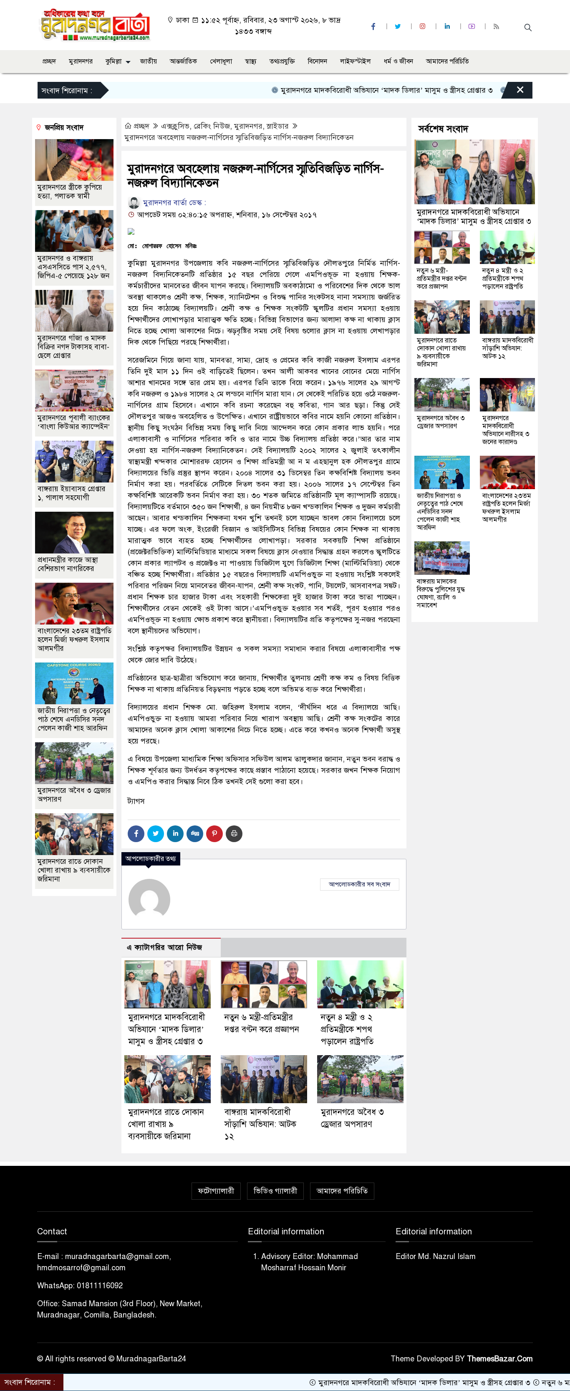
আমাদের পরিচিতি (447, 61)
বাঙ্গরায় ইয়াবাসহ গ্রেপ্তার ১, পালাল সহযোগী (72, 493)
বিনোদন (317, 61)
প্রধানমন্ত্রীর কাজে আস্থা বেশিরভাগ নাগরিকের (68, 564)
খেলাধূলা (221, 61)
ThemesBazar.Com (500, 1358)
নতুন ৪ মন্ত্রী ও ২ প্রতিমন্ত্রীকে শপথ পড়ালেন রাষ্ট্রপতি (347, 1029)
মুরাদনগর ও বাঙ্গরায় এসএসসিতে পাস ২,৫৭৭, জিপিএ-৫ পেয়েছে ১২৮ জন (73, 267)
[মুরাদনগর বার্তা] (95, 24)
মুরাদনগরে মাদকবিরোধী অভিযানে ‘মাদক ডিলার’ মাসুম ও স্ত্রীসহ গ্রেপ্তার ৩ (340, 90)
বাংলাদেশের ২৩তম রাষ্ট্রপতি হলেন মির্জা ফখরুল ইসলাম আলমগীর (74, 640)
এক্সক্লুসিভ (175, 126)
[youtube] (473, 26)
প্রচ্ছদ (49, 61)
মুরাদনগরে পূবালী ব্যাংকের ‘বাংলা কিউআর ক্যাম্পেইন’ (74, 422)
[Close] (512, 92)
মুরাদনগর (81, 61)
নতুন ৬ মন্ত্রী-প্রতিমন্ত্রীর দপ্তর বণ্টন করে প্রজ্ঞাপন (442, 279)
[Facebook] (136, 833)
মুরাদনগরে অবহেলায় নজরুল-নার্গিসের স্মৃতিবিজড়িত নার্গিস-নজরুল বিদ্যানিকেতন (239, 137)
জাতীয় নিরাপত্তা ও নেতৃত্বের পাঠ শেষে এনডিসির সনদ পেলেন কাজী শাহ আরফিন (74, 719)
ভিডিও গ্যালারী (275, 1191)
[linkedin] (448, 26)
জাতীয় (148, 61)
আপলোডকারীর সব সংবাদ (360, 884)
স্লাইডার (278, 126)
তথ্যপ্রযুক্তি (282, 61)
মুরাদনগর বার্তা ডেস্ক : (173, 202)
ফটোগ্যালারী (216, 1191)
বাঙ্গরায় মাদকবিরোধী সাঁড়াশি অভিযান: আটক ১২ (260, 1124)
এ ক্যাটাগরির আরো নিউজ (164, 947)
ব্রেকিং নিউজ (212, 126)
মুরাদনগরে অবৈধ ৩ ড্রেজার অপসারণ (441, 422)
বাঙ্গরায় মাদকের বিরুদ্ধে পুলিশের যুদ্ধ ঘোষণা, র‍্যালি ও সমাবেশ (441, 593)
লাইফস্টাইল (355, 61)
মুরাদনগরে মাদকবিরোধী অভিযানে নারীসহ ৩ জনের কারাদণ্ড (506, 430)
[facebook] (374, 26)
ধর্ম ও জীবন (398, 61)
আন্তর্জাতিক (183, 61)
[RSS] (497, 26)
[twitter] (399, 26)
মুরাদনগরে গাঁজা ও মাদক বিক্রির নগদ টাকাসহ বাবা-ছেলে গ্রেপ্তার (73, 347)
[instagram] (424, 26)
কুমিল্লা (113, 61)
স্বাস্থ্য (251, 61)
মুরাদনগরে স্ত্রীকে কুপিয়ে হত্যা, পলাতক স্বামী (70, 192)
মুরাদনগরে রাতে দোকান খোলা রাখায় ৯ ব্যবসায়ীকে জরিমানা (166, 1124)
